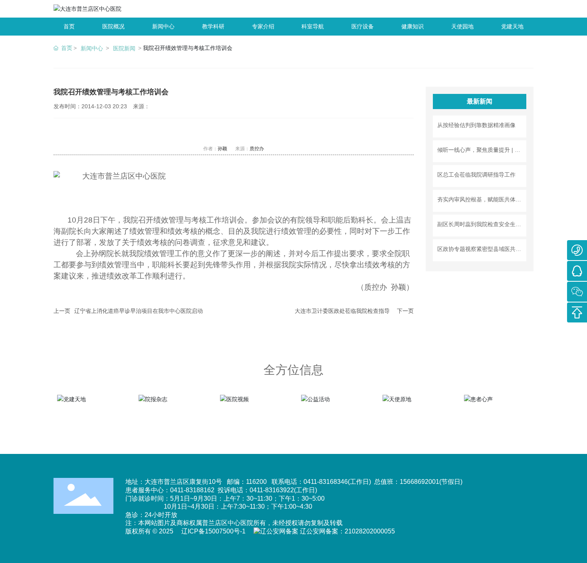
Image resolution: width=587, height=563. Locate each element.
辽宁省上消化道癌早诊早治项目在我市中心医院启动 (138, 311)
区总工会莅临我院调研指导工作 (476, 174)
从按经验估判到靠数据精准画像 (476, 125)
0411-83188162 (192, 490)
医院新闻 (124, 48)
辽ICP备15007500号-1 (213, 531)
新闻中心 (92, 48)
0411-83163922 (272, 490)
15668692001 (419, 481)
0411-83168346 (325, 481)
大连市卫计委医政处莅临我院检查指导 (342, 311)
